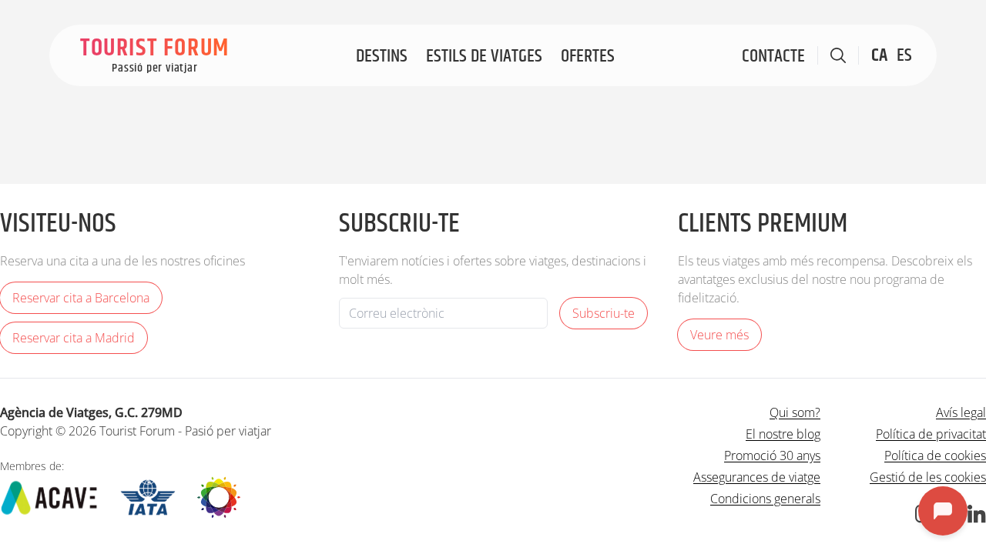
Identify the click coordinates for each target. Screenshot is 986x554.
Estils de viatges (484, 56)
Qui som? (795, 412)
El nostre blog (783, 434)
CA (879, 55)
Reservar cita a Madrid (73, 337)
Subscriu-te (603, 313)
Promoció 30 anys (772, 455)
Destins (381, 56)
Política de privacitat (931, 434)
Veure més (719, 334)
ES (904, 55)
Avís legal (961, 412)
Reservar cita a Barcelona (80, 297)
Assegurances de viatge (756, 477)
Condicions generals (765, 498)
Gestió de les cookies (928, 477)
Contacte (773, 56)
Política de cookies (935, 455)
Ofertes (588, 56)
